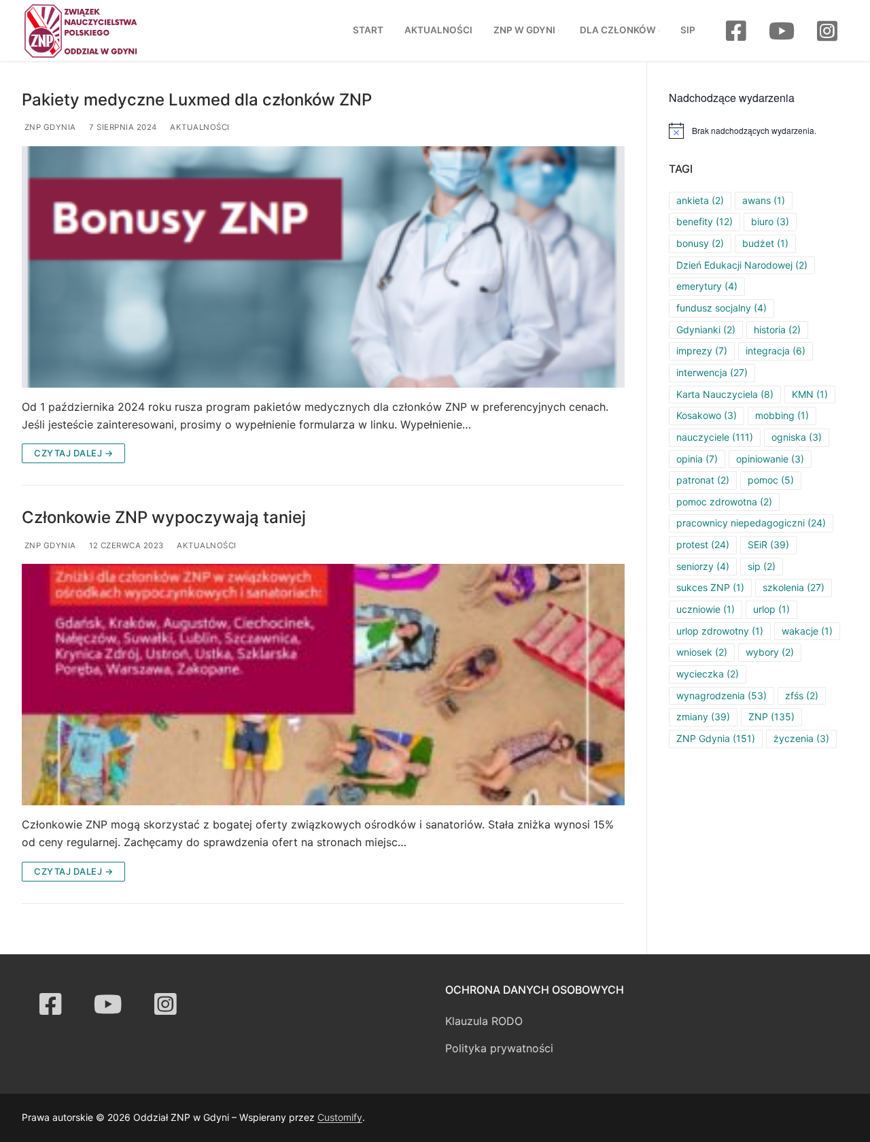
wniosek (701, 652)
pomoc (771, 480)
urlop (771, 609)
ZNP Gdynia (49, 127)
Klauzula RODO (484, 1021)
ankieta (700, 200)
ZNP (771, 716)
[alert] (758, 130)
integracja (775, 350)
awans (763, 200)
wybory (770, 652)
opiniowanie (770, 459)
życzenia (801, 738)
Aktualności (199, 127)
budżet (765, 243)
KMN (810, 394)
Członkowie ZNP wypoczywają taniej (164, 517)
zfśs (801, 695)
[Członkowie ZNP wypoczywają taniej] (323, 684)
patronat (702, 480)
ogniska (796, 437)
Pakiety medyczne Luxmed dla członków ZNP (197, 100)
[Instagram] (827, 30)
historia (777, 329)
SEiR (768, 544)
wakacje (807, 631)
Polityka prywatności (499, 1048)
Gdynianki (705, 329)
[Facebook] (735, 30)
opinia (697, 459)
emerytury (706, 286)
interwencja (712, 372)
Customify (339, 1117)
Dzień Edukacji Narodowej (741, 265)
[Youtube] (782, 30)
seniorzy (702, 566)
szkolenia (793, 587)
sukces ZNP (710, 587)
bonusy (700, 243)
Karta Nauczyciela (724, 394)
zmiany (703, 716)
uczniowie (705, 609)
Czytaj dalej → (73, 453)
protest (702, 544)
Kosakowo (706, 415)
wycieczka (707, 673)
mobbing (782, 415)
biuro (770, 221)
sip (762, 566)
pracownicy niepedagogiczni (751, 522)
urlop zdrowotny (719, 631)
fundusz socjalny (721, 308)
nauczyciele (714, 437)
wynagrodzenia (721, 695)
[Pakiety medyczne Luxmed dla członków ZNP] (323, 267)
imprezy (701, 350)
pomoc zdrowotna (724, 501)
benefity (704, 221)
